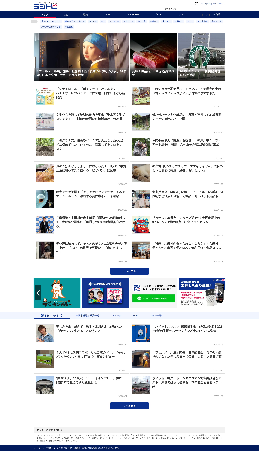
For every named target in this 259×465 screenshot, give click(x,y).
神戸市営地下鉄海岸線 (75, 21)
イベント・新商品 (210, 14)
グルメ (158, 14)
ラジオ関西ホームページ (211, 3)
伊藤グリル (128, 21)
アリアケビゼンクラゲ (51, 27)
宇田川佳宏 (216, 21)
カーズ (190, 21)
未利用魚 (166, 21)
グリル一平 (114, 21)
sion (103, 21)
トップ (44, 14)
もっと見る (129, 271)
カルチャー (133, 14)
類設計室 (142, 21)
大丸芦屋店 (202, 21)
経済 (85, 14)
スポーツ (107, 14)
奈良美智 (69, 27)
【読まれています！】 (51, 21)
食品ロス (154, 21)
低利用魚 (179, 21)
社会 (65, 14)
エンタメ (181, 14)
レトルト (93, 21)
